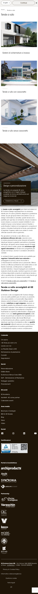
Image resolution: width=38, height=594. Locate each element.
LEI (11, 587)
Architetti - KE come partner (10, 397)
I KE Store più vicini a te (9, 343)
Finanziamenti (5, 384)
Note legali (11, 582)
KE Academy (5, 394)
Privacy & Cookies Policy (11, 569)
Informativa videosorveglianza (11, 574)
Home (3, 9)
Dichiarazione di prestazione (10, 352)
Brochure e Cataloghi (8, 411)
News (3, 420)
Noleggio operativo (7, 381)
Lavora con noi (6, 346)
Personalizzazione (7, 368)
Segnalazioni (5, 358)
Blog (2, 417)
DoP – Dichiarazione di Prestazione (12, 378)
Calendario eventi (7, 400)
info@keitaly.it (11, 565)
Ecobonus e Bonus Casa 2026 (11, 375)
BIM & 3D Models (7, 414)
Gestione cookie (11, 578)
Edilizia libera (5, 372)
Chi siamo (4, 340)
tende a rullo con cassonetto (17, 281)
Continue (23, 3)
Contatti (4, 355)
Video (3, 423)
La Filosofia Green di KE (9, 349)
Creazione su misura (12, 201)
